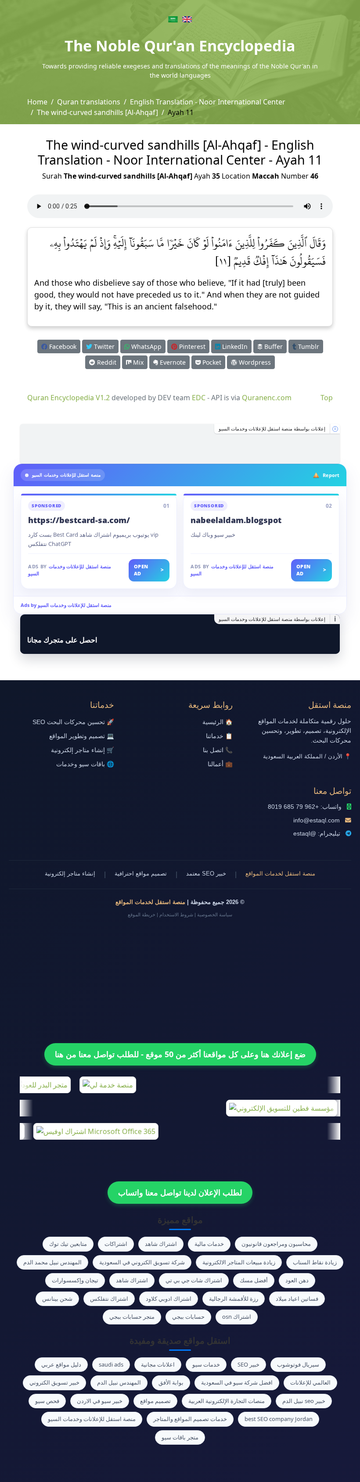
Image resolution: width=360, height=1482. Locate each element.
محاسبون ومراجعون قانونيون (276, 1244)
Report (331, 475)
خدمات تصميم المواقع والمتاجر (190, 1419)
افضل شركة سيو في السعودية (237, 1382)
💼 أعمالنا (220, 764)
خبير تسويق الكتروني (54, 1382)
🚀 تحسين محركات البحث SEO (73, 722)
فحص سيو (47, 1401)
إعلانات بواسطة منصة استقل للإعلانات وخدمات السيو (272, 428)
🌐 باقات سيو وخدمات (85, 764)
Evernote (172, 362)
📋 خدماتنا (219, 736)
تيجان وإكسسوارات (75, 1280)
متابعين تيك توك (68, 1244)
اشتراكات (115, 1244)
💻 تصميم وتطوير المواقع (81, 736)
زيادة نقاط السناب (315, 1262)
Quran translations (88, 102)
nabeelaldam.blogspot (236, 520)
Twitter (103, 346)
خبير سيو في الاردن (99, 1401)
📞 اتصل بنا (218, 750)
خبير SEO (248, 1364)
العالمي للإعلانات (310, 1382)
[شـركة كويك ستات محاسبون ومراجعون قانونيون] (180, 443)
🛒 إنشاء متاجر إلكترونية (82, 750)
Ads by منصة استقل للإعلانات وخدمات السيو (66, 605)
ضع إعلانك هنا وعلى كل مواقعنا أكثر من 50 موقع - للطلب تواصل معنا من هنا (180, 1054)
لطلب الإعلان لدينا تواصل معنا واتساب (180, 1192)
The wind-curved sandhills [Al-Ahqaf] (97, 112)
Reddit (105, 362)
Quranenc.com (267, 397)
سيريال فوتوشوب (298, 1364)
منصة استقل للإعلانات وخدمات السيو (92, 1419)
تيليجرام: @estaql (316, 833)
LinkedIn (234, 346)
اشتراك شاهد (161, 1244)
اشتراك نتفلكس (109, 1299)
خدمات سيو (206, 1364)
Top (326, 397)
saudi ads (111, 1364)
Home (37, 102)
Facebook (61, 346)
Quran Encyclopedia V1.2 (68, 397)
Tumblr (307, 346)
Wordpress (254, 362)
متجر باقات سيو (180, 1437)
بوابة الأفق (171, 1382)
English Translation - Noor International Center (207, 102)
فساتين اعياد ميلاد (297, 1299)
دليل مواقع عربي (61, 1364)
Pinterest (191, 346)
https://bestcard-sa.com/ (79, 520)
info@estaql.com (316, 820)
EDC (198, 397)
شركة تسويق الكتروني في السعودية (142, 1262)
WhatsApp (146, 346)
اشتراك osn (236, 1317)
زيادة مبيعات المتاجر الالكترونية (238, 1262)
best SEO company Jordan (279, 1419)
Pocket (211, 362)
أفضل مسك (254, 1280)
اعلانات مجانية (158, 1364)
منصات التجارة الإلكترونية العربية (226, 1401)
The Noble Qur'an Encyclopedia (180, 46)
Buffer (273, 346)
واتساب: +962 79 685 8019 (305, 807)
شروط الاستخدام (176, 914)
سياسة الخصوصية (214, 914)
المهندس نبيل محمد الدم (52, 1262)
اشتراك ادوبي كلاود (168, 1299)
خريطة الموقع (141, 914)
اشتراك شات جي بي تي (194, 1280)
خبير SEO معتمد (206, 873)
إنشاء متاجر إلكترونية (70, 873)
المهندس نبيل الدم (119, 1382)
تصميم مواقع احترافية (141, 873)
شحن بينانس (57, 1299)
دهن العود (297, 1280)
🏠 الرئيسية (217, 722)
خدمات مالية (209, 1244)
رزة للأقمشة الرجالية (233, 1299)
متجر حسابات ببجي (132, 1317)
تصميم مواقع (155, 1401)
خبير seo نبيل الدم (303, 1401)
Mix (137, 362)
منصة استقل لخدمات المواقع (280, 873)
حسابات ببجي (188, 1317)
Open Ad (149, 570)
